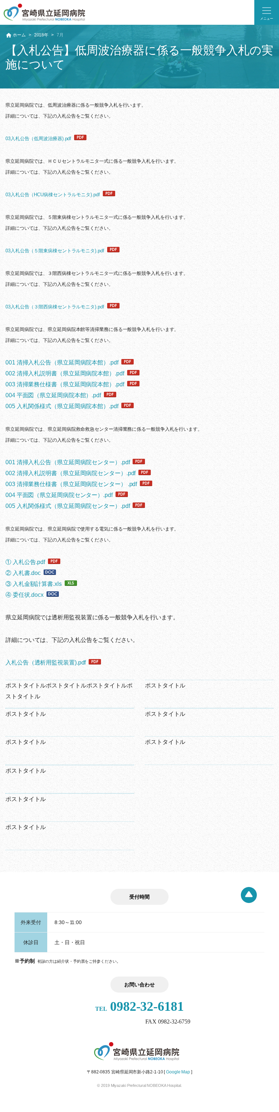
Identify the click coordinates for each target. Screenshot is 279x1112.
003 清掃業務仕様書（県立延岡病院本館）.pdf (64, 384)
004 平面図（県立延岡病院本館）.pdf (53, 395)
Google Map (178, 1071)
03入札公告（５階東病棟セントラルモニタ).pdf (54, 250)
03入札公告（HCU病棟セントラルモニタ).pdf (52, 194)
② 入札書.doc (23, 573)
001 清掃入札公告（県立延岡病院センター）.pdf (67, 462)
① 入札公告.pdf (25, 562)
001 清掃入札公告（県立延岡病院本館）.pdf (61, 362)
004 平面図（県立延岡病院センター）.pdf (59, 495)
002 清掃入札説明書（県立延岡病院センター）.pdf (70, 473)
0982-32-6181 (139, 1006)
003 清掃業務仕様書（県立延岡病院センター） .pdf (71, 484)
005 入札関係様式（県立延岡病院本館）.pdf (61, 406)
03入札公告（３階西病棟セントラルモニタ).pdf (54, 306)
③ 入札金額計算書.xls (33, 584)
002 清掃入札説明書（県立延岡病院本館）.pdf (64, 373)
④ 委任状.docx (24, 595)
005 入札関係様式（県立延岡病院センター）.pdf (67, 506)
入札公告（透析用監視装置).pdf (45, 662)
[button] (266, 12)
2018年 (41, 35)
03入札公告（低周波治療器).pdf (38, 138)
